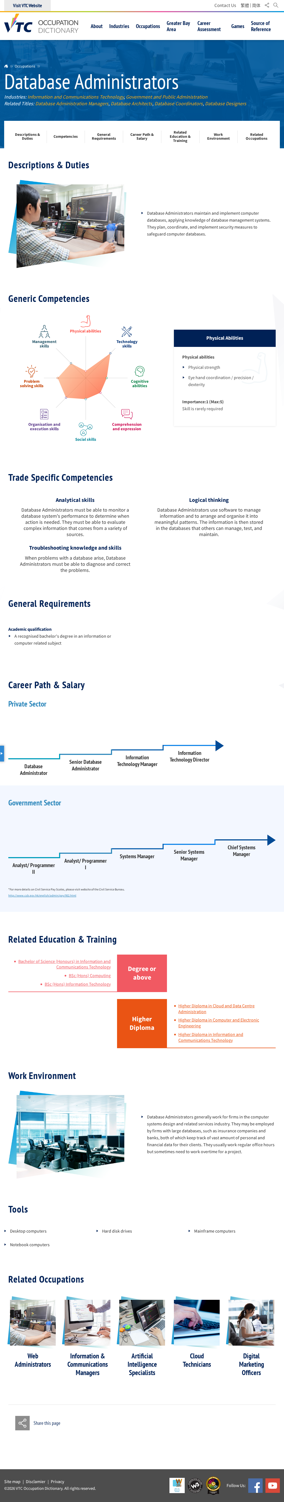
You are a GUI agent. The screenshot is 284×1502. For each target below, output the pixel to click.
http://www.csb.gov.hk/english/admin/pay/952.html (42, 895)
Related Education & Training (180, 137)
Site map (12, 1482)
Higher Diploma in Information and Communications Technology (210, 1037)
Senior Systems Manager (189, 855)
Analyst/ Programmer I (85, 864)
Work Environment (218, 137)
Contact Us (225, 5)
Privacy (57, 1482)
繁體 (245, 5)
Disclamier (35, 1482)
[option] (33, 1334)
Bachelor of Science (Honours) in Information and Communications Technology (64, 964)
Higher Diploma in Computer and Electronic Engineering (218, 1023)
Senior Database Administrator (85, 765)
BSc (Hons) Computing (90, 975)
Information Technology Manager (137, 761)
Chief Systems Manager (241, 851)
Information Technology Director (189, 756)
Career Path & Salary (142, 137)
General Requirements (104, 137)
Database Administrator (33, 770)
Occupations (25, 66)
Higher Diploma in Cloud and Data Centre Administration (216, 1009)
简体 (256, 5)
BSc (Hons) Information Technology (78, 984)
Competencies (66, 137)
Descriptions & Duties (27, 137)
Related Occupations (256, 137)
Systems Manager (137, 856)
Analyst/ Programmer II (33, 868)
